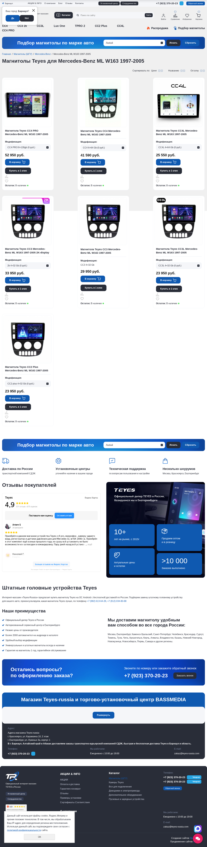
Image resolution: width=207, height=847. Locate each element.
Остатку (195, 70)
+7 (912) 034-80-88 (116, 601)
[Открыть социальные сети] (198, 838)
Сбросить (190, 43)
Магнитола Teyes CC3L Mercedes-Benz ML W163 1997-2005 (177, 251)
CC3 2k (22, 25)
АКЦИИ (64, 780)
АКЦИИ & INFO (35, 3)
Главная (6, 54)
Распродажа (159, 28)
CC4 (5, 25)
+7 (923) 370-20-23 (167, 3)
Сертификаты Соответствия (75, 802)
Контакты (79, 3)
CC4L (120, 25)
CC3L (40, 25)
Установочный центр (109, 3)
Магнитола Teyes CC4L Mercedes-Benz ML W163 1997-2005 (177, 132)
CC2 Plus (101, 25)
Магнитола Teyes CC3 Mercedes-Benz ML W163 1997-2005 (101, 251)
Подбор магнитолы (191, 28)
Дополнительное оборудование (125, 795)
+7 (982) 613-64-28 (96, 601)
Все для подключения (120, 786)
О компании (49, 3)
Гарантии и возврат (70, 789)
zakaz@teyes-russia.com (186, 753)
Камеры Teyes (116, 782)
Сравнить (6, 176)
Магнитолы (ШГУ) (23, 54)
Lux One (59, 25)
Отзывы (32, 23)
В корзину (15, 162)
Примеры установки (70, 798)
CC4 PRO (8, 30)
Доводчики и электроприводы (124, 791)
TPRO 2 (80, 25)
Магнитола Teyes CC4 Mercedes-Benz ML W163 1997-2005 (101, 133)
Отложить (6, 181)
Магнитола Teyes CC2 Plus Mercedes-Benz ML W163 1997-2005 (26, 369)
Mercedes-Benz (43, 54)
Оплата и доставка (70, 784)
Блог (60, 3)
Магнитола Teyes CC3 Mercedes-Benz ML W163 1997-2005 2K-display (27, 251)
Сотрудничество (129, 3)
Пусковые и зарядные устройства (126, 799)
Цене (154, 70)
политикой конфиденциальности (24, 830)
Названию (173, 70)
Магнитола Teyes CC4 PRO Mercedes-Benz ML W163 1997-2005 (26, 132)
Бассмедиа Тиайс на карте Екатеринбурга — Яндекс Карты (51, 569)
